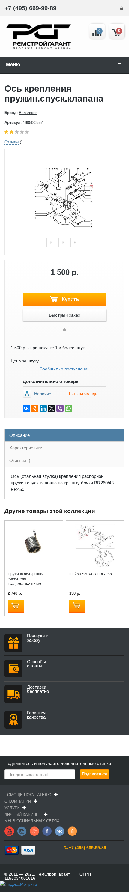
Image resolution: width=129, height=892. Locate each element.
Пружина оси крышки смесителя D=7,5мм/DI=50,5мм (26, 579)
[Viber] (60, 408)
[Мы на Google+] (34, 831)
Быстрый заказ (64, 315)
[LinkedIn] (43, 408)
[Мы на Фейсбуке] (47, 831)
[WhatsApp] (68, 408)
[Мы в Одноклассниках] (72, 831)
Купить (69, 299)
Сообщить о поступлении (65, 369)
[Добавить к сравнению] (64, 330)
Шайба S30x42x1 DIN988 (90, 574)
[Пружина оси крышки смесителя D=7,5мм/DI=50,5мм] (34, 545)
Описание (19, 435)
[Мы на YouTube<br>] (9, 831)
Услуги (12, 808)
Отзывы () (19, 460)
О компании (17, 801)
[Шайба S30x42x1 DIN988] (95, 545)
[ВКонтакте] (26, 408)
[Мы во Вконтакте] (59, 831)
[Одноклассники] (34, 408)
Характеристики (25, 447)
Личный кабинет (22, 814)
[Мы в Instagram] (22, 831)
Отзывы (11, 142)
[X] (51, 408)
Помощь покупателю (27, 795)
